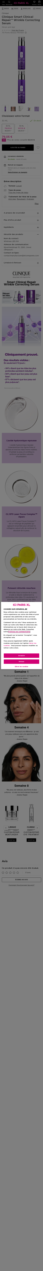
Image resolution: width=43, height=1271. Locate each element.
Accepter (21, 655)
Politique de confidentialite (19, 632)
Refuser (21, 661)
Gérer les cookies (21, 666)
